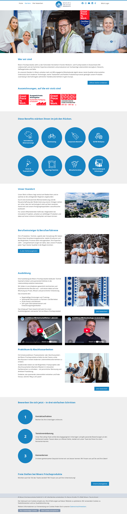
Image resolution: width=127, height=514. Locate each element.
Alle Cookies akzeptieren (49, 511)
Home (21, 3)
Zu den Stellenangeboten (28, 251)
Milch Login (105, 3)
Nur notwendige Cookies (28, 511)
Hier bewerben (37, 3)
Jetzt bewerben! (101, 311)
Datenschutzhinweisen (78, 507)
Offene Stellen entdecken (98, 83)
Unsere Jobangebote (100, 484)
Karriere (28, 3)
